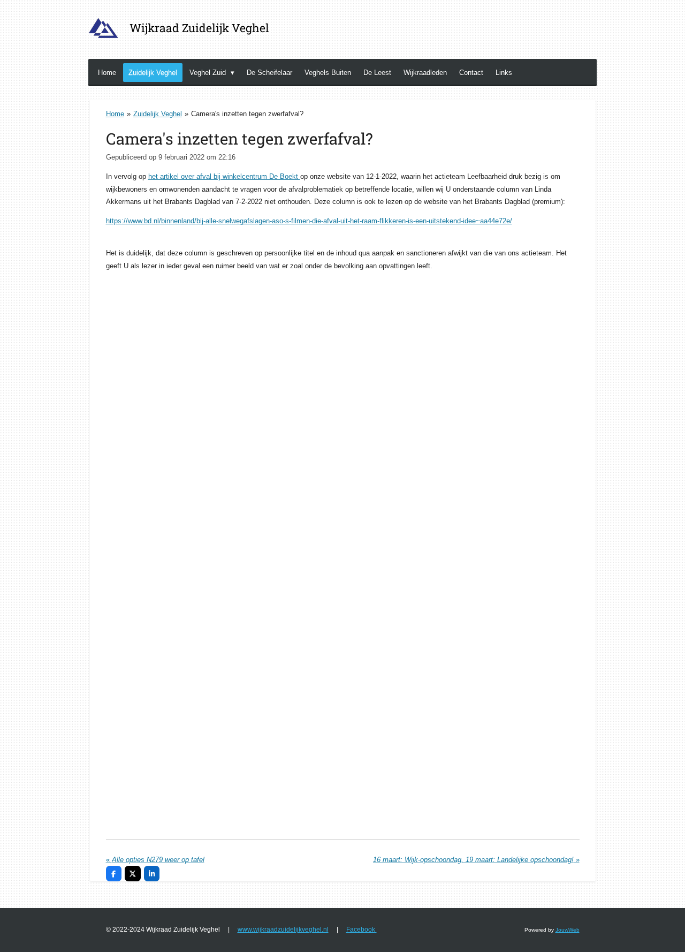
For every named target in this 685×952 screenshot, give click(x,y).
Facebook (360, 929)
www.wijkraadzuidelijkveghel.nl (283, 929)
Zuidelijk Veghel (157, 114)
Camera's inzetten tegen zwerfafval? (247, 114)
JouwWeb (567, 930)
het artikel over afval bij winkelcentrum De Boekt (224, 176)
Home (115, 114)
